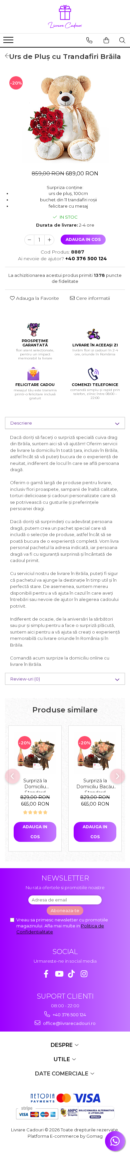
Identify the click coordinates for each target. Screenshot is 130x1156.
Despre (62, 1045)
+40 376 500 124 (69, 1014)
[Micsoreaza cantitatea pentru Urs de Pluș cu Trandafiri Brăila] (29, 240)
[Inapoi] (5, 56)
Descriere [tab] (21, 423)
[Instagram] (84, 974)
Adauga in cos (83, 239)
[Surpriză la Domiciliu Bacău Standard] (95, 753)
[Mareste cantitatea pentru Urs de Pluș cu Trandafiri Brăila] (49, 240)
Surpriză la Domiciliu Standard (35, 785)
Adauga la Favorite (37, 298)
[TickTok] (71, 974)
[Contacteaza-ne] (89, 40)
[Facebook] (46, 974)
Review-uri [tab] (25, 678)
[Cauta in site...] (122, 40)
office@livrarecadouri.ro (69, 1023)
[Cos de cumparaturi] (106, 40)
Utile (62, 1059)
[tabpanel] (65, 117)
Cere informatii (92, 298)
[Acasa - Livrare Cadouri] (65, 16)
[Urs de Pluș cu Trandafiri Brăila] (65, 117)
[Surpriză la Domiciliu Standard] (35, 753)
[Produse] (9, 42)
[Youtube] (59, 974)
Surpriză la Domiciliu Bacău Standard (95, 785)
